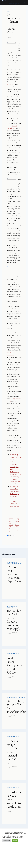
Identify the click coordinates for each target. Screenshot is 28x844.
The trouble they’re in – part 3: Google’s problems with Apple (14, 620)
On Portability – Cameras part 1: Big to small (15, 457)
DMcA (9, 37)
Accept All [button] (15, 840)
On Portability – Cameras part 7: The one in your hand (15, 503)
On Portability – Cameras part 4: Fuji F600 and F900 (15, 481)
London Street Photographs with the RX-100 (14, 665)
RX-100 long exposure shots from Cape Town (14, 574)
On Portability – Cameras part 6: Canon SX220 (14, 496)
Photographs (17, 563)
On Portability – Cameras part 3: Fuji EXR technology (15, 474)
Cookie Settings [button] (6, 840)
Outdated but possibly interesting (13, 10)
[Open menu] (24, 2)
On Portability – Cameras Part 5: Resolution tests (14, 489)
